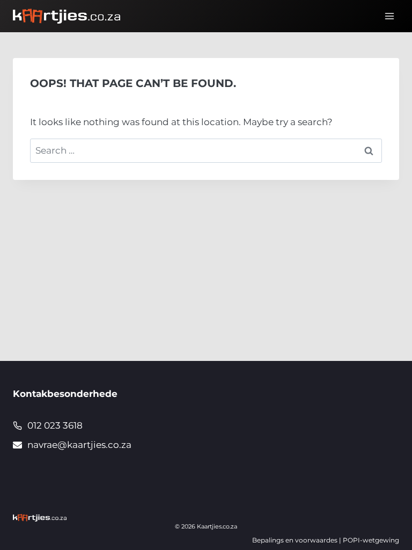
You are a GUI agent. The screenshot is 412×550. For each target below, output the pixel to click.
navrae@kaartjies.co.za (79, 444)
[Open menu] (389, 16)
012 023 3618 (55, 425)
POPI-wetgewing (371, 540)
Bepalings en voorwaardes (294, 540)
